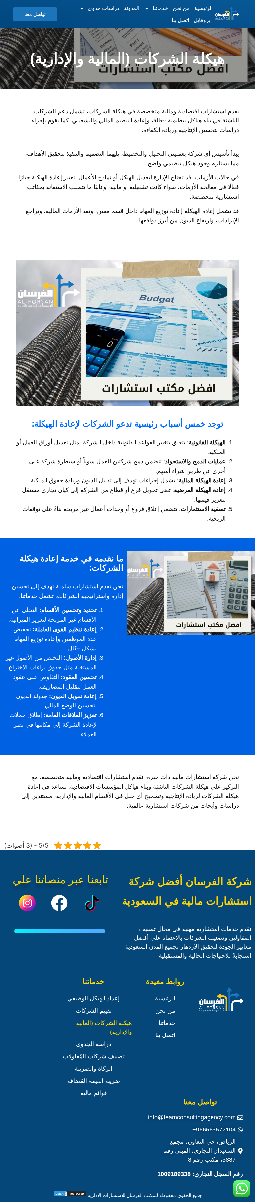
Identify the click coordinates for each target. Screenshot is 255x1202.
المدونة (131, 8)
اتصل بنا (180, 20)
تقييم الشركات (94, 1010)
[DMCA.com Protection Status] (69, 1195)
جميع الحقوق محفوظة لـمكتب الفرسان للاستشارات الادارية (144, 1195)
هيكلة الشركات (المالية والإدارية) (104, 1027)
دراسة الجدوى (93, 1044)
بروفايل (202, 20)
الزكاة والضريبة (93, 1068)
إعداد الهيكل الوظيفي (93, 998)
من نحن (181, 8)
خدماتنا (160, 8)
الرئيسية (203, 8)
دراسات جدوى (103, 8)
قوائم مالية (93, 1093)
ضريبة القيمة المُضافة (93, 1081)
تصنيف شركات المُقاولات (94, 1056)
